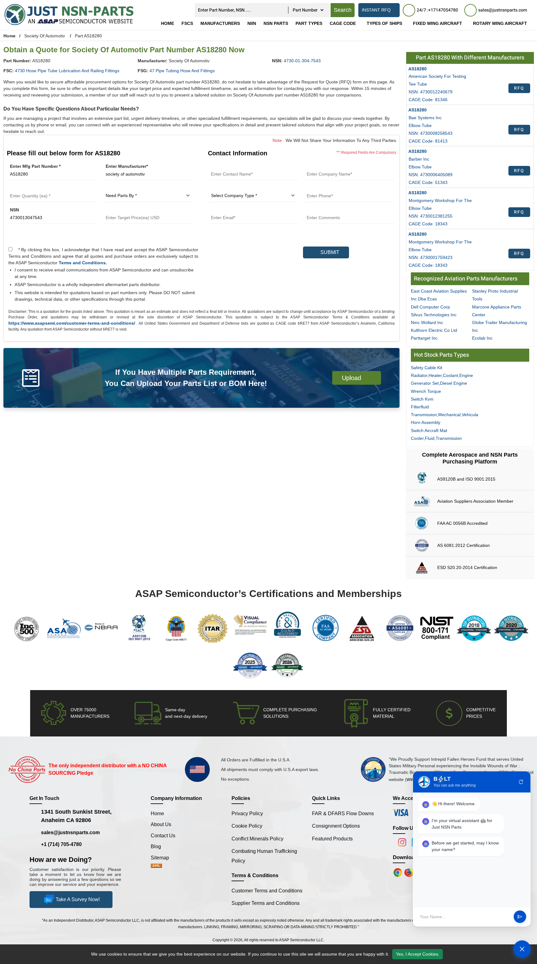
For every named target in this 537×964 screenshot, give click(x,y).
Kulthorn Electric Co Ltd (434, 330)
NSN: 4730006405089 (430, 174)
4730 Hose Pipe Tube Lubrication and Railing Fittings (67, 70)
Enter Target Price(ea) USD (132, 209)
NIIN (251, 23)
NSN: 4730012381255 (430, 216)
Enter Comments (322, 209)
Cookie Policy (247, 826)
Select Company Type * (233, 188)
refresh (521, 782)
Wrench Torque (426, 391)
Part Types (309, 23)
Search (342, 10)
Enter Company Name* (328, 166)
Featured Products (332, 838)
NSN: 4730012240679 (430, 91)
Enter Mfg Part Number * (35, 166)
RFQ (519, 88)
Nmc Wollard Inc (427, 322)
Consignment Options (336, 826)
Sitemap (162, 857)
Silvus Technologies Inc (434, 314)
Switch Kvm (422, 399)
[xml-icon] (156, 866)
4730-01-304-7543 (302, 60)
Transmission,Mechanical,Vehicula (444, 414)
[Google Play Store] (409, 872)
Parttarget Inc (424, 338)
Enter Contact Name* (231, 166)
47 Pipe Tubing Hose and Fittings (182, 70)
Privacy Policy (247, 813)
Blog (156, 846)
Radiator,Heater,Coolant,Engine (442, 375)
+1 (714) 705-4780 (61, 844)
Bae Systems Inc (425, 117)
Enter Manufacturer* (127, 166)
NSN (14, 209)
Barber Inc (419, 159)
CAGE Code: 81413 (428, 141)
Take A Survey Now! (78, 899)
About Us (161, 824)
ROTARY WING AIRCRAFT (500, 23)
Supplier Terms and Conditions (266, 903)
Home (167, 23)
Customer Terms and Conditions (267, 890)
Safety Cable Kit (426, 367)
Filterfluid (420, 406)
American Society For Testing (437, 76)
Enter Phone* (319, 188)
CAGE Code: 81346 (428, 99)
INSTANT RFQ (376, 9)
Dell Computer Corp (430, 306)
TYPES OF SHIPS (384, 23)
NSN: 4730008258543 (430, 133)
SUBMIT (328, 252)
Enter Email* (222, 209)
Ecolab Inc (482, 338)
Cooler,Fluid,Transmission (436, 438)
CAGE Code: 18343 (428, 223)
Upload (353, 377)
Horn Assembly (425, 422)
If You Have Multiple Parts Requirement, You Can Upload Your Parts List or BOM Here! (186, 378)
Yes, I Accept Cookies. (417, 954)
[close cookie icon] (531, 954)
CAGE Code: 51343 (428, 182)
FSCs (187, 23)
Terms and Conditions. (83, 262)
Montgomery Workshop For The (440, 200)
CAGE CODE (343, 23)
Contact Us (163, 835)
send (520, 917)
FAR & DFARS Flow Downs (343, 813)
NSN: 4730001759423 (430, 257)
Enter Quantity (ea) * (29, 188)
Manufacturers (220, 23)
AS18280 (417, 68)
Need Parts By (119, 188)
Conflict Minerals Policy (257, 838)
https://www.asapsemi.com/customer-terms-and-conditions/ (71, 323)
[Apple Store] (398, 872)
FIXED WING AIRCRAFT (437, 23)
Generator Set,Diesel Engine (439, 383)
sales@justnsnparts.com (70, 832)
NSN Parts (276, 23)
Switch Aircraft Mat (429, 430)
